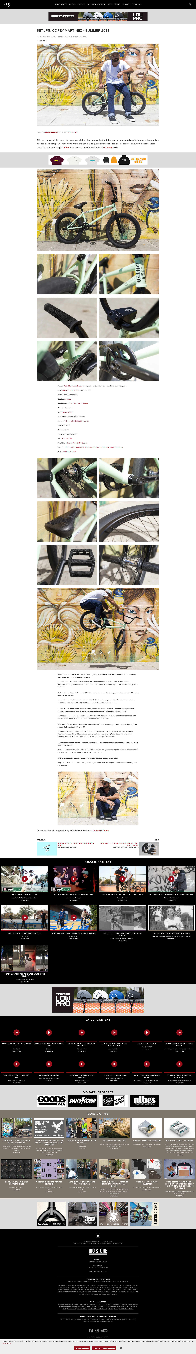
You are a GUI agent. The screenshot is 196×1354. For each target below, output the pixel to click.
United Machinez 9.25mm (78, 403)
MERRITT (103, 1306)
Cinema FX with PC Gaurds (77, 443)
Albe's (62, 1319)
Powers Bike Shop (115, 1319)
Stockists (101, 4)
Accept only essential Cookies (104, 1348)
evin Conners (51, 132)
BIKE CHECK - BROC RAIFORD (114, 1075)
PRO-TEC (129, 1306)
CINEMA (91, 1304)
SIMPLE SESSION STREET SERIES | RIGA (49, 1045)
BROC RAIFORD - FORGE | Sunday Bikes (16, 1045)
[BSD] (82, 1214)
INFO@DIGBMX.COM (100, 1271)
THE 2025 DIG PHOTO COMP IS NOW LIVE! (49, 1183)
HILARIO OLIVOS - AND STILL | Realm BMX (179, 1076)
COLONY (98, 1304)
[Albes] (144, 1101)
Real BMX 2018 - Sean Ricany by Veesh (24, 933)
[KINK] (51, 1214)
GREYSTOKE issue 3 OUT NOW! (179, 1141)
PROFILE (117, 1306)
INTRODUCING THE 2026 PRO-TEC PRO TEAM (82, 1142)
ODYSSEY (110, 1306)
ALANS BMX (62, 1304)
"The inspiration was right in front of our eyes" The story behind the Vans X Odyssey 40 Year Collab (179, 1185)
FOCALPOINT (126, 1304)
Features (81, 4)
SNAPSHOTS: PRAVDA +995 (114, 1141)
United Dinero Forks (70, 390)
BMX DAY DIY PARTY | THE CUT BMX (16, 1076)
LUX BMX (88, 1306)
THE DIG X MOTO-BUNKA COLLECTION (146, 1183)
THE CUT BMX (106, 1304)
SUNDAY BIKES (82, 1308)
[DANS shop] (82, 1101)
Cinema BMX (72, 132)
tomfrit (98, 1336)
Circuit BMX (69, 1319)
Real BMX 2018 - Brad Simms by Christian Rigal (73, 933)
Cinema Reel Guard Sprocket (77, 421)
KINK (73, 1306)
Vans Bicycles (107, 1321)
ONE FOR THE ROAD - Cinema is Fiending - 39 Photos (122, 934)
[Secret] (113, 1101)
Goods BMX (96, 1319)
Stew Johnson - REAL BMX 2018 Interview (73, 895)
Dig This (72, 4)
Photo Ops (91, 4)
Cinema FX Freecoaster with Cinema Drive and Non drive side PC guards (94, 447)
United (66, 147)
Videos (64, 4)
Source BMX (88, 1321)
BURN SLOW (84, 1304)
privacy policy (7, 1343)
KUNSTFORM (80, 1306)
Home (57, 4)
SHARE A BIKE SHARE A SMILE (97, 1308)
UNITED (110, 1308)
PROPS (123, 1306)
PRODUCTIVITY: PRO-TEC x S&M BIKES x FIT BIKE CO (16, 1142)
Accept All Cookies (82, 1348)
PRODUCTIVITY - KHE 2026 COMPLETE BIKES (16, 1183)
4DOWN (131, 1308)
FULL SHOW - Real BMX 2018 (24, 895)
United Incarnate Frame (73, 386)
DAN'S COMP (116, 1304)
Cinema (108, 147)
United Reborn (68, 412)
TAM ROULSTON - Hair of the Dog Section (114, 1045)
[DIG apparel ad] (98, 160)
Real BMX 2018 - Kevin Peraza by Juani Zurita (122, 895)
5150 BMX (87, 1319)
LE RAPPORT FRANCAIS (49, 1075)
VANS (116, 1308)
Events (117, 4)
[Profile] (144, 1214)
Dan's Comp (79, 1319)
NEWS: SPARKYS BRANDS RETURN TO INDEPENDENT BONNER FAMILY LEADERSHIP (49, 1143)
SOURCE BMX (71, 1308)
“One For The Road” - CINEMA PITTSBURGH (171, 933)
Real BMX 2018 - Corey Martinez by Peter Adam (171, 895)
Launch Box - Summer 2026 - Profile (82, 1076)
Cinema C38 (67, 439)
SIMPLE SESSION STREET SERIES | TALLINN (179, 1045)
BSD (77, 1304)
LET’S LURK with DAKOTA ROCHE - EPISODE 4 (82, 1045)
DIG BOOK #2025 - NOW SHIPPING (147, 1141)
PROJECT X (137, 4)
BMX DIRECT (71, 1304)
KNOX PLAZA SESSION (147, 1044)
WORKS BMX (123, 1308)
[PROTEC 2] (98, 16)
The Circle (126, 4)
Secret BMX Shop (129, 1319)
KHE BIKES (67, 1306)
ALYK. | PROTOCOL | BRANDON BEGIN (147, 1076)
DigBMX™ (110, 1241)
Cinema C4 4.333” (69, 452)
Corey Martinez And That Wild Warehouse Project (24, 975)
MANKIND (95, 1306)
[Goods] (51, 1101)
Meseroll (104, 1319)
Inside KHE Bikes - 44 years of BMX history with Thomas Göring (114, 1184)
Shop (110, 4)
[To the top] (98, 1235)
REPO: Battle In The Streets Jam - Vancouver (81, 1183)
